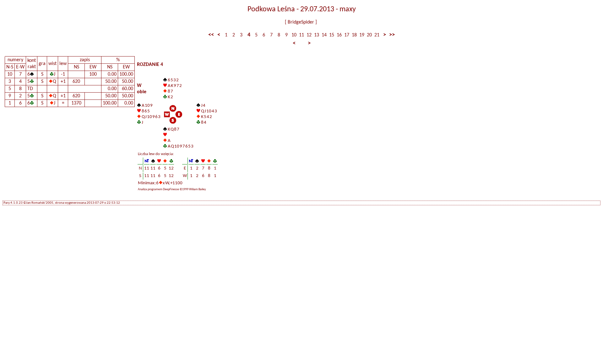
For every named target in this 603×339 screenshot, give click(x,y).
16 (339, 35)
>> (392, 35)
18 (354, 35)
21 (376, 35)
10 (293, 35)
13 (316, 35)
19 (361, 35)
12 (309, 35)
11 (301, 35)
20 (369, 35)
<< (211, 35)
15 (331, 35)
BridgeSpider (300, 22)
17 (346, 35)
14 (324, 35)
